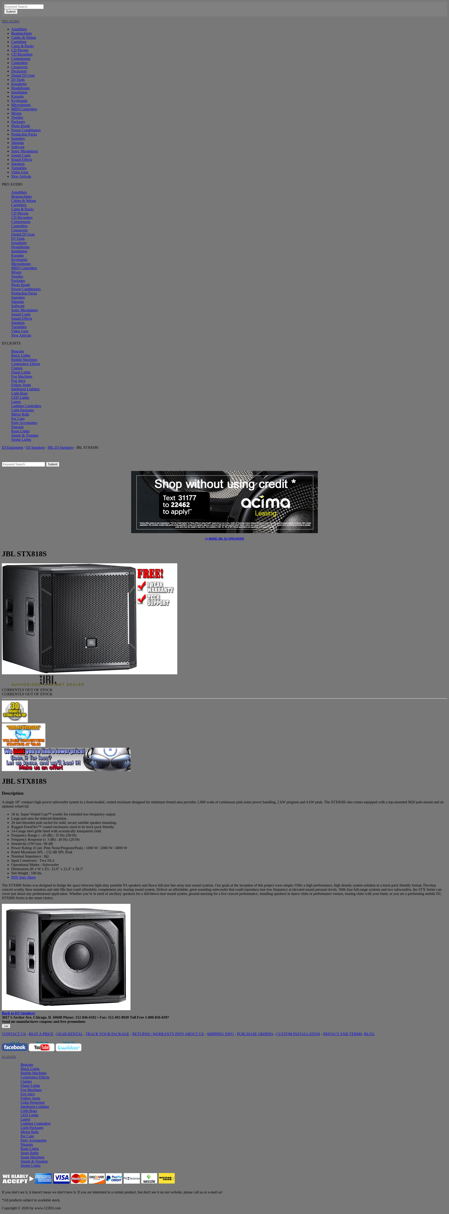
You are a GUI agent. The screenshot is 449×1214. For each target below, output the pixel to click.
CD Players (19, 50)
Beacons (17, 351)
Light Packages (22, 410)
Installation (19, 92)
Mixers (16, 113)
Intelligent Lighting (25, 389)
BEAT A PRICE (41, 1034)
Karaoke (17, 96)
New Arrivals (21, 176)
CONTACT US (14, 1034)
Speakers (18, 164)
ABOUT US (194, 1034)
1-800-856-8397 (157, 1017)
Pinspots (17, 427)
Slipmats (17, 143)
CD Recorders (22, 54)
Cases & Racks (22, 46)
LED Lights (20, 397)
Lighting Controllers (26, 406)
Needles (17, 117)
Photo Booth (20, 126)
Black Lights (20, 355)
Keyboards (19, 101)
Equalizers (19, 84)
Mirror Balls (20, 414)
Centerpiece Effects (25, 364)
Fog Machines (21, 376)
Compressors (20, 59)
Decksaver (19, 71)
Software (18, 147)
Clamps (16, 368)
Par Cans (18, 418)
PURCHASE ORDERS (255, 1034)
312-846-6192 (85, 1017)
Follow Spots (21, 385)
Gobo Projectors (33, 1102)
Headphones (20, 88)
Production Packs (24, 134)
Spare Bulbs (30, 1153)
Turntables (19, 168)
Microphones (21, 105)
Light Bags (19, 393)
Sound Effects (21, 160)
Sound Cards (20, 155)
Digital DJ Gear (23, 75)
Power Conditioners (26, 130)
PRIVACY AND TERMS (342, 1034)
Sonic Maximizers (24, 151)
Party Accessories (24, 423)
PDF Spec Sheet (23, 877)
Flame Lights (21, 372)
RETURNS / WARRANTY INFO (158, 1034)
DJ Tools (18, 80)
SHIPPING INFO (220, 1034)
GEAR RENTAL (69, 1034)
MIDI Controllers (24, 109)
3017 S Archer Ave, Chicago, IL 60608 (32, 1017)
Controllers (19, 63)
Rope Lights (20, 431)
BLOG (369, 1034)
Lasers (16, 402)
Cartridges (18, 42)
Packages (18, 122)
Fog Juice (18, 381)
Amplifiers (19, 29)
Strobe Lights (21, 440)
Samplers (18, 138)
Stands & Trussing (24, 435)
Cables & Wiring (23, 38)
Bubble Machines (24, 360)
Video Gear (19, 172)
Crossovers (19, 67)
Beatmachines (21, 33)
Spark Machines (32, 1157)
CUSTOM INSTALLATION (298, 1034)
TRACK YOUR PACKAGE (107, 1034)
